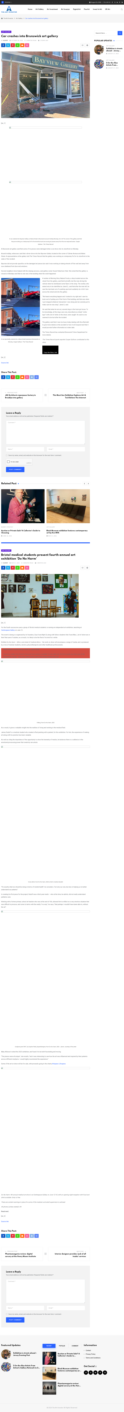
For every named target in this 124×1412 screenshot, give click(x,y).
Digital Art (77, 9)
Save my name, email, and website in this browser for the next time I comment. (35, 455)
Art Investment (52, 9)
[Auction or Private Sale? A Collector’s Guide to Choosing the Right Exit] (49, 1358)
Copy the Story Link (50, 352)
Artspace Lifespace (59, 1064)
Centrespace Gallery (8, 630)
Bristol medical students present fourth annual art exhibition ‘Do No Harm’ (35, 2)
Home (30, 9)
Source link (5, 363)
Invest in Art (97, 9)
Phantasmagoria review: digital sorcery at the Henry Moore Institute (69, 1386)
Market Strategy (7, 527)
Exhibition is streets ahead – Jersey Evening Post (114, 51)
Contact (88, 1350)
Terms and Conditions (93, 1358)
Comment (75, 1346)
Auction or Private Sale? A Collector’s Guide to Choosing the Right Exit (69, 1356)
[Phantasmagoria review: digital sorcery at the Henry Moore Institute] (49, 1388)
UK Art (107, 9)
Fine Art (87, 9)
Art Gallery (40, 9)
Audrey (5, 40)
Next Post (80, 392)
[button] (84, 483)
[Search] (122, 9)
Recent (49, 1346)
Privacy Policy (90, 1354)
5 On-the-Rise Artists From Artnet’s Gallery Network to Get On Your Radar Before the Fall (26, 1368)
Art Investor (65, 9)
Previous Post (12, 392)
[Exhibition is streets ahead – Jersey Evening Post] (99, 50)
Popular (62, 1346)
